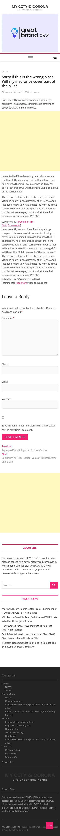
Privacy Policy (12, 749)
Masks (8, 697)
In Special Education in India (19, 721)
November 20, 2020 (13, 92)
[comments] (14, 225)
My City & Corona (11, 826)
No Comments (33, 92)
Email (5, 381)
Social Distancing (14, 732)
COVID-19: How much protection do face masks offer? (30, 706)
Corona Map (8, 694)
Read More (21, 282)
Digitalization (12, 728)
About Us (7, 746)
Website (6, 398)
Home (5, 683)
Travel (8, 690)
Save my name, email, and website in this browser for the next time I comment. (28, 427)
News (5, 71)
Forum (5, 718)
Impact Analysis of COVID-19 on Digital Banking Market (30, 713)
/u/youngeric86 (25, 221)
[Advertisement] (30, 141)
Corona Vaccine (13, 701)
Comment (8, 317)
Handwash (10, 735)
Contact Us (11, 756)
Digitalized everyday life (17, 725)
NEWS (8, 687)
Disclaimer (10, 753)
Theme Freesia (39, 827)
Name (5, 363)
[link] (5, 225)
